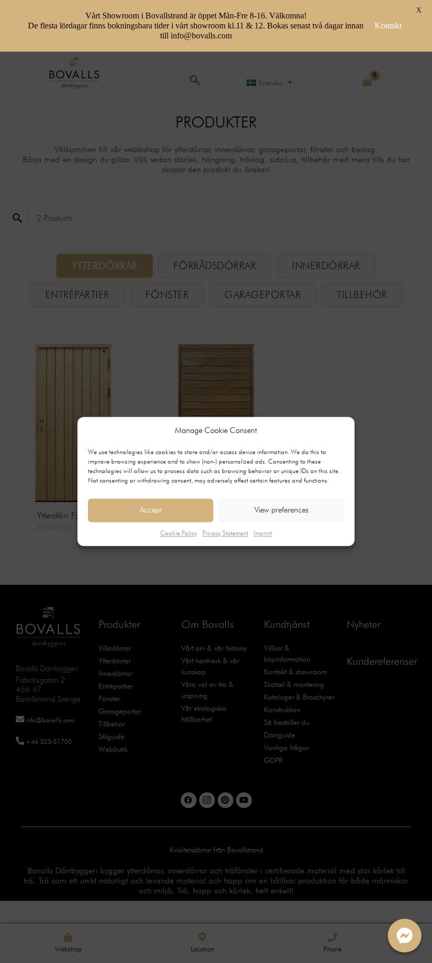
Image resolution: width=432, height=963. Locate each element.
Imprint (262, 533)
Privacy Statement (225, 533)
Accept (151, 510)
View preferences (281, 510)
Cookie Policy (178, 533)
